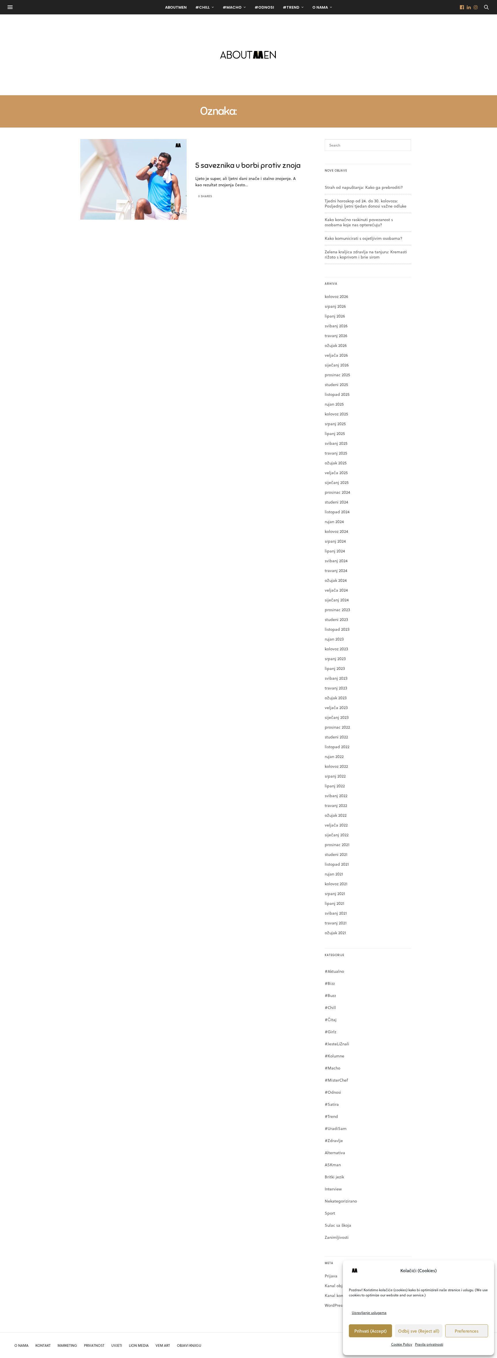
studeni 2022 (336, 737)
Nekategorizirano (341, 1201)
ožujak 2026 (336, 345)
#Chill (202, 7)
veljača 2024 (336, 590)
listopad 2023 (337, 629)
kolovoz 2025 (336, 414)
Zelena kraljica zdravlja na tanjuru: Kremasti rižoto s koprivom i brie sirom (366, 254)
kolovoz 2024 (336, 531)
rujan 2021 (334, 874)
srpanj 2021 (335, 893)
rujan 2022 (334, 756)
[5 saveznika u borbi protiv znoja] (133, 179)
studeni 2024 (336, 502)
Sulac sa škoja (338, 1225)
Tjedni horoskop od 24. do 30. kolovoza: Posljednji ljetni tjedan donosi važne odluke (365, 203)
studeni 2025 (336, 384)
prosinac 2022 (337, 727)
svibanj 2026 (336, 326)
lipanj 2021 (334, 903)
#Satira (332, 1104)
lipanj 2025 (335, 433)
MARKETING (67, 1345)
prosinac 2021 (337, 845)
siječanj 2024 (337, 600)
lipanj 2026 (335, 316)
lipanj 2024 (335, 551)
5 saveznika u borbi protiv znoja (248, 165)
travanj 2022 (336, 805)
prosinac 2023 (337, 610)
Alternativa (335, 1153)
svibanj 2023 (336, 678)
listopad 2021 (337, 864)
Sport (330, 1213)
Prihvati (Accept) (370, 1331)
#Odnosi (264, 7)
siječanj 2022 (337, 835)
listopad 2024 (337, 512)
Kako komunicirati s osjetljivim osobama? (363, 238)
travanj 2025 (336, 453)
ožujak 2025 (336, 463)
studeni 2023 (336, 619)
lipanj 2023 (335, 668)
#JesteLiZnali (337, 1044)
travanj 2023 (336, 688)
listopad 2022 (337, 747)
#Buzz (330, 995)
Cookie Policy (401, 1344)
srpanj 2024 (335, 541)
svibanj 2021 (336, 913)
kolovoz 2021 (336, 884)
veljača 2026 (336, 355)
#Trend (291, 7)
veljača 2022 (336, 825)
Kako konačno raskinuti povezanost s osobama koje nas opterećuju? (359, 222)
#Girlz (330, 1032)
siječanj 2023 (337, 717)
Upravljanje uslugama (369, 1312)
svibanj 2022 (336, 796)
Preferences (467, 1331)
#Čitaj (331, 1020)
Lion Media (139, 1345)
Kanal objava (337, 1286)
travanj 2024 (336, 570)
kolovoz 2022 (336, 766)
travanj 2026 (336, 336)
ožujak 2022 (336, 815)
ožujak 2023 (336, 698)
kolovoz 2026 (336, 296)
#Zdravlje (334, 1140)
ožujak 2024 (336, 580)
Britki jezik (334, 1177)
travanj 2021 (336, 923)
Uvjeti (116, 1345)
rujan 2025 (334, 404)
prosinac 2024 (337, 492)
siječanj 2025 (337, 482)
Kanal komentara (341, 1295)
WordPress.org (338, 1305)
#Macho (232, 7)
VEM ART (163, 1345)
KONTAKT (43, 1345)
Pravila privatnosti (429, 1344)
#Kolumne (334, 1056)
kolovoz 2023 (336, 649)
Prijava (331, 1276)
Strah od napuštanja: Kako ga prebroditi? (364, 187)
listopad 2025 (337, 394)
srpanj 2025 (335, 424)
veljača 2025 (336, 473)
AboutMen (176, 7)
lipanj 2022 (335, 786)
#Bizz (330, 983)
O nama (320, 7)
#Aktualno (334, 971)
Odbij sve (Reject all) (418, 1331)
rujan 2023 (334, 639)
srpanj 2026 (335, 306)
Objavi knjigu (189, 1345)
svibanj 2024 (336, 561)
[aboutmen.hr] (248, 54)
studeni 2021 (336, 854)
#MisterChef (336, 1080)
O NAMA (21, 1345)
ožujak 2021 (335, 933)
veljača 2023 (336, 707)
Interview (333, 1189)
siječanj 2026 (337, 365)
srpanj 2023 (335, 659)
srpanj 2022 (335, 776)
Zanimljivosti (337, 1237)
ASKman (333, 1165)
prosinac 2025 (337, 375)
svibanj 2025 (336, 443)
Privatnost (94, 1345)
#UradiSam (336, 1128)
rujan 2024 (334, 521)
